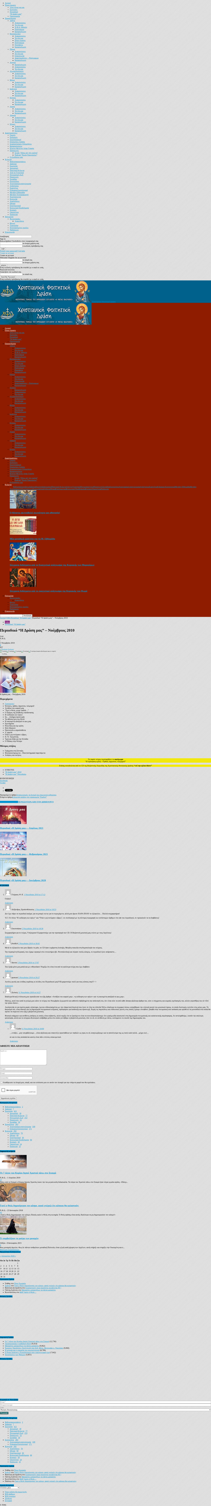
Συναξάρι (13, 179)
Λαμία (12, 107)
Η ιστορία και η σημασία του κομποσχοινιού (22, 1350)
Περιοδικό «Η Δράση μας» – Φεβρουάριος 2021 (24, 854)
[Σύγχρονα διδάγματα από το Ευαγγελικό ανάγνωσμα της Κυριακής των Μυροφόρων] (23, 560)
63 (1, 1213)
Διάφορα (13, 164)
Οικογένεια (14, 212)
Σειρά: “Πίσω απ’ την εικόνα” (26, 153)
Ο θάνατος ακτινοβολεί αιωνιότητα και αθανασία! (35, 512)
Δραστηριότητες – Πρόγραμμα (26, 58)
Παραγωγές (14, 151)
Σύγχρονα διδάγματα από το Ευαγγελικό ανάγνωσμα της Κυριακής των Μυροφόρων (52, 565)
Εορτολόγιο (14, 181)
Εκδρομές (14, 137)
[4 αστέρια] (25, 651)
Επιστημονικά (15, 206)
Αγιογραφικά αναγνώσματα (20, 184)
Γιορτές (13, 135)
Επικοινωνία (19, 56)
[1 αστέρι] (3, 651)
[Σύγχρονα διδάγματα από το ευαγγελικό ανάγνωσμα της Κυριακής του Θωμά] (23, 586)
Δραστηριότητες (11, 133)
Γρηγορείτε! (9, 704)
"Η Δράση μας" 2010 (13, 772)
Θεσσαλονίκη (15, 34)
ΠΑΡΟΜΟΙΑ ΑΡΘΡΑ (9, 802)
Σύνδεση (8, 1498)
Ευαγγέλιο (14, 188)
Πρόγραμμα (19, 29)
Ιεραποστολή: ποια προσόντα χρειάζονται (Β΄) (43, 1288)
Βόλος (12, 80)
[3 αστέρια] (17, 651)
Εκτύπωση (11, 649)
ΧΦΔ (7, 622)
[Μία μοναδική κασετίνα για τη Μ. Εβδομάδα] (23, 534)
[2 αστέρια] (10, 651)
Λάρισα (13, 115)
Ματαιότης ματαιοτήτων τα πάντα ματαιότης (39, 1290)
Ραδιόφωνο (14, 230)
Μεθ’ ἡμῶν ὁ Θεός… (28, 1292)
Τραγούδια (14, 225)
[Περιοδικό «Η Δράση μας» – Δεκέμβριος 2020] (13, 876)
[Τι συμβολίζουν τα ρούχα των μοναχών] (13, 1234)
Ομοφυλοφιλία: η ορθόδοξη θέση (18, 1344)
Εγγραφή (8, 1501)
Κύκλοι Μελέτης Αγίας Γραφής (22, 148)
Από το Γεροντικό (17, 173)
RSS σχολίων (10, 1496)
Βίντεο (12, 223)
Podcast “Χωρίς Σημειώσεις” (26, 155)
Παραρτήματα (10, 18)
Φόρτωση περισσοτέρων (9, 1250)
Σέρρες (12, 124)
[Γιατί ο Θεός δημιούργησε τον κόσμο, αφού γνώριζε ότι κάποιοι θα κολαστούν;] (13, 1201)
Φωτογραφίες (15, 219)
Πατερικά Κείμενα (17, 170)
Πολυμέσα (9, 217)
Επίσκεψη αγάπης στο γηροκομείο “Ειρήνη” (29, 797)
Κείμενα (8, 159)
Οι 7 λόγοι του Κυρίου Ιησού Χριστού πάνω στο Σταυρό (28, 1173)
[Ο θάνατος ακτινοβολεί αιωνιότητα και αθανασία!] (23, 508)
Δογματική (14, 168)
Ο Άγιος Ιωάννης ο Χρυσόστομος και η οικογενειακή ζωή (27, 1352)
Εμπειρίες (13, 10)
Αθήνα (12, 21)
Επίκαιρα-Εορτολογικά (19, 190)
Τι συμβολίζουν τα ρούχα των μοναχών (19, 1238)
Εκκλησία (13, 166)
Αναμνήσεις (19, 221)
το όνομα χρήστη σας (31, 243)
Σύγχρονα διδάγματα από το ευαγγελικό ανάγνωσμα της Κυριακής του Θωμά (48, 591)
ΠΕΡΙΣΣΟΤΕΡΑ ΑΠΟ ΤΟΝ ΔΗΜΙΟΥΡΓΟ (36, 802)
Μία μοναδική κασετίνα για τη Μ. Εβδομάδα (32, 538)
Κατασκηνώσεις (16, 146)
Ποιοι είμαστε (10, 5)
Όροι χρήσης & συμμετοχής (16, 1492)
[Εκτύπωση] (4, 649)
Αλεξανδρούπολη (16, 71)
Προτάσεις (19, 45)
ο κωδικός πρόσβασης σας (33, 246)
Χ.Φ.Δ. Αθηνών (21, 27)
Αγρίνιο (13, 62)
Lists (2, 1407)
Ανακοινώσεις (20, 23)
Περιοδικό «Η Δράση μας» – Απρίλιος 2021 (21, 828)
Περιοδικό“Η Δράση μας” (16, 13)
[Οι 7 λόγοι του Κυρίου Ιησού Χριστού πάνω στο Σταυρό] (13, 1168)
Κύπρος (13, 98)
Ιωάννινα (13, 89)
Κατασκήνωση (20, 32)
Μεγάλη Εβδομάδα (17, 192)
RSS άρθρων (10, 1494)
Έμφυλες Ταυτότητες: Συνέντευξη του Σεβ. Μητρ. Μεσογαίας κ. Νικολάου (34, 1348)
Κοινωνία (13, 199)
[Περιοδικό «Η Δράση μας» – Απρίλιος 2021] (13, 823)
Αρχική (8, 3)
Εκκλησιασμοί (15, 140)
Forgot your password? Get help (12, 251)
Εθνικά (12, 203)
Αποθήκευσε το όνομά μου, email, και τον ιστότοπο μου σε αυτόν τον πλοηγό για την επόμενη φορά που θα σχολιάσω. (49, 1082)
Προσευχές (14, 177)
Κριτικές (13, 210)
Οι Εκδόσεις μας (16, 157)
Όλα (11, 487)
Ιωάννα (8, 1286)
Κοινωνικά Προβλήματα (19, 208)
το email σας (27, 260)
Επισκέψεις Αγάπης (17, 142)
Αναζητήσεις (15, 201)
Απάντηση (9, 903)
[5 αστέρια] (32, 651)
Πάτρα (12, 49)
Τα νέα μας (19, 25)
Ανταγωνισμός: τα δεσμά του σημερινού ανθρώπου (36, 795)
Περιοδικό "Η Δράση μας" (15, 624)
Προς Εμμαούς (20, 1283)
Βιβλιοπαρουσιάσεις (18, 162)
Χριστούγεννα (15, 197)
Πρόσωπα (14, 214)
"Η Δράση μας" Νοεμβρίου (15, 774)
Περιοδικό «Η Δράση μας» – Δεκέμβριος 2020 (23, 880)
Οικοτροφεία (15, 16)
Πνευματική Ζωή (16, 175)
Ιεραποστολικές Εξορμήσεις (21, 144)
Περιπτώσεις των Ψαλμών (15, 1355)
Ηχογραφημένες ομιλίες (19, 228)
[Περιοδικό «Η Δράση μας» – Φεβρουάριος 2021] (13, 849)
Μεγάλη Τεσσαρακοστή (19, 195)
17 (1, 1180)
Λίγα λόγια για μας (17, 7)
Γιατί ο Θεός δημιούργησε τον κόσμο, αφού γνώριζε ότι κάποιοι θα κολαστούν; (39, 1205)
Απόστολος (14, 186)
